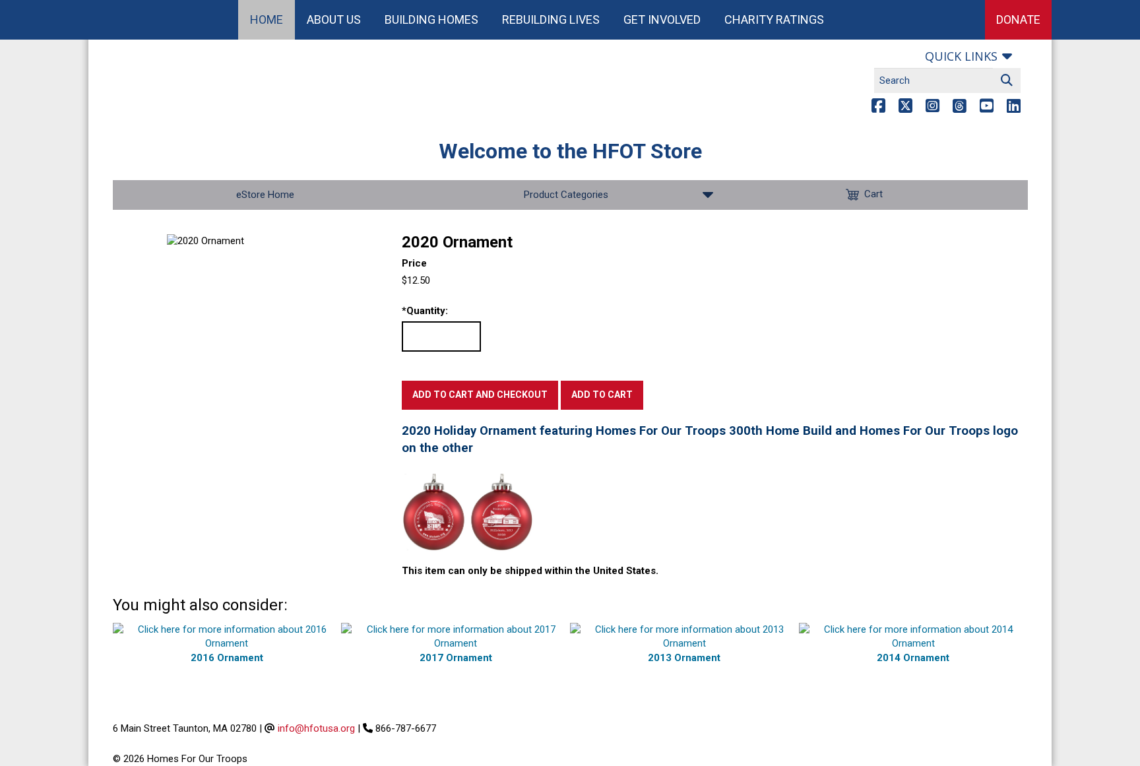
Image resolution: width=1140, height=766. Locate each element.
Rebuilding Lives (551, 19)
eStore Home (265, 195)
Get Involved (662, 19)
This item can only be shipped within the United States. (530, 571)
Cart (873, 194)
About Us (334, 19)
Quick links (961, 56)
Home (266, 19)
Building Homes (431, 19)
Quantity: (425, 311)
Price (414, 263)
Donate (1018, 19)
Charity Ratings (774, 19)
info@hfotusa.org (316, 728)
